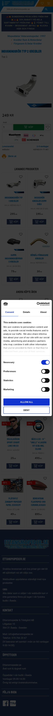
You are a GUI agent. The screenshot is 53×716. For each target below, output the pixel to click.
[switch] (45, 371)
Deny (26, 410)
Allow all (26, 402)
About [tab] (43, 312)
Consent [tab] (9, 312)
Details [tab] (26, 312)
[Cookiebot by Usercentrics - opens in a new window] (37, 304)
